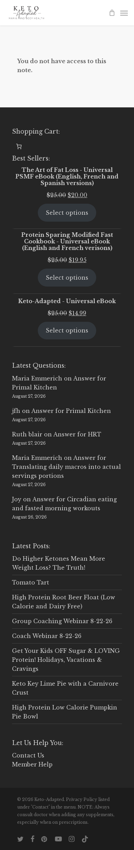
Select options (67, 212)
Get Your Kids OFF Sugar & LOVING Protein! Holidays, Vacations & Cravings (66, 659)
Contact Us (28, 755)
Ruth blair (27, 434)
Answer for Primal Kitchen (71, 410)
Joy (16, 499)
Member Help (32, 764)
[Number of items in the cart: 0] (19, 146)
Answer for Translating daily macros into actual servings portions (66, 466)
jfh (16, 410)
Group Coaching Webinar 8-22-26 (62, 621)
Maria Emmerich (37, 378)
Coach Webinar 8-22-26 (46, 635)
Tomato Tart (30, 582)
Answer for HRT (77, 434)
